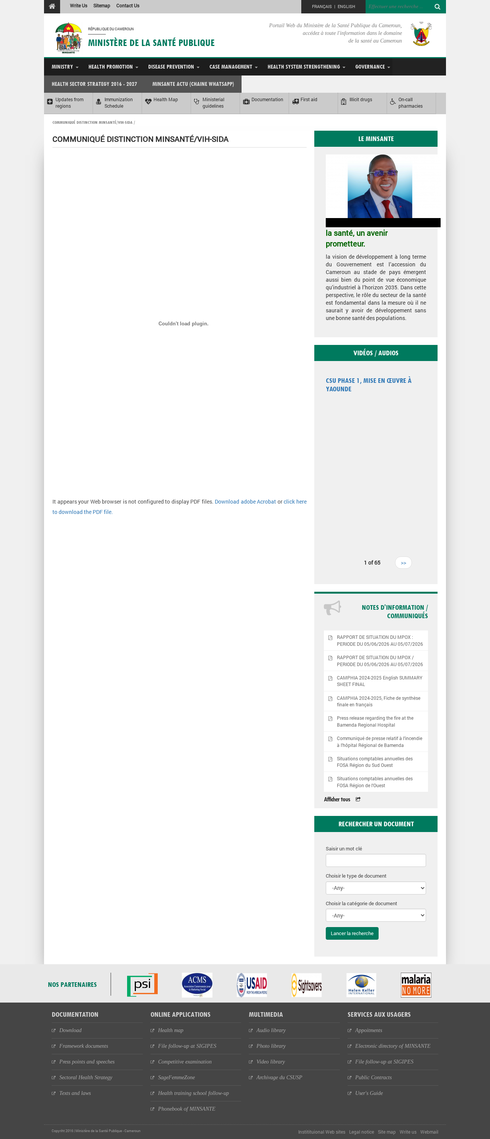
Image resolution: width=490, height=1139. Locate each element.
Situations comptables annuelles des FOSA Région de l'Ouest (375, 781)
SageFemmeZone (176, 1077)
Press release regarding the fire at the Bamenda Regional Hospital (375, 721)
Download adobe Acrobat (246, 501)
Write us (408, 1132)
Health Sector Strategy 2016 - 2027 (94, 83)
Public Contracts (373, 1077)
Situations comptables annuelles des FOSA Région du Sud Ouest (375, 761)
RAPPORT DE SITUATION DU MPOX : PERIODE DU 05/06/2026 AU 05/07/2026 (380, 640)
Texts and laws (75, 1093)
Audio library (271, 1030)
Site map (387, 1132)
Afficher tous (337, 799)
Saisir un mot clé (344, 848)
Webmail (429, 1132)
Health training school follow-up (193, 1093)
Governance (370, 66)
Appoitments (368, 1030)
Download (70, 1030)
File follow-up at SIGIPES (187, 1046)
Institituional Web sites (321, 1132)
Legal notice (361, 1132)
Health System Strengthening (304, 66)
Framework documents (83, 1046)
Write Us (78, 5)
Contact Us (127, 5)
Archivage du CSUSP (279, 1077)
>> (403, 562)
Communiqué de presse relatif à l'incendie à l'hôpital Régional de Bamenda (379, 741)
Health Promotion (110, 66)
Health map (170, 1030)
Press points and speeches (86, 1062)
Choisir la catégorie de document (361, 903)
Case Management (230, 66)
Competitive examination (185, 1062)
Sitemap (101, 5)
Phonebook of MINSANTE (187, 1109)
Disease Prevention (171, 66)
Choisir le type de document (356, 875)
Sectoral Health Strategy (85, 1077)
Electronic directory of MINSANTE (393, 1046)
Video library (270, 1062)
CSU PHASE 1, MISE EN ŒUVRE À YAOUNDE (369, 384)
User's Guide (369, 1093)
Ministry (62, 66)
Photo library (271, 1046)
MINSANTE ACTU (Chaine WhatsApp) (193, 83)
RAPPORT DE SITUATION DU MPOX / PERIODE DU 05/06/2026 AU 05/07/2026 (380, 660)
